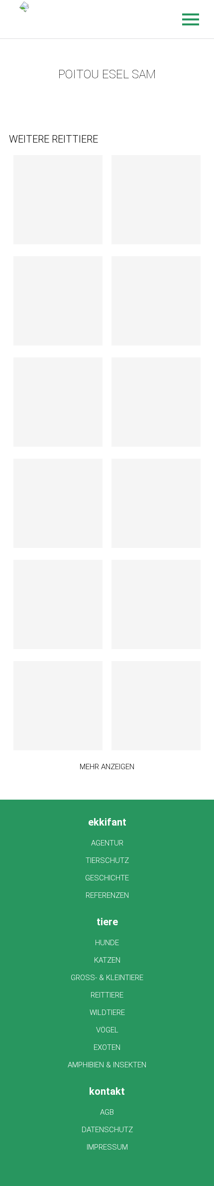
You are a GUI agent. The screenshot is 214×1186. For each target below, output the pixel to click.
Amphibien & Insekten (107, 1064)
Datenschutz (107, 1129)
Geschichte (107, 877)
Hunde (107, 942)
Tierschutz (107, 860)
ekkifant (107, 822)
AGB (107, 1112)
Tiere (107, 922)
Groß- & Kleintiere (107, 977)
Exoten (107, 1047)
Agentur (107, 843)
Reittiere (107, 995)
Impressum (107, 1147)
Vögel (107, 1029)
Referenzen (107, 895)
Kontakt (107, 1091)
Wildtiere (107, 1012)
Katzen (107, 960)
